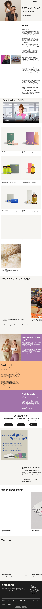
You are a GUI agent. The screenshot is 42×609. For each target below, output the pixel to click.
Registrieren (21, 424)
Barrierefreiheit (35, 600)
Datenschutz (26, 600)
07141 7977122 (36, 590)
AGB (21, 600)
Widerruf (3, 604)
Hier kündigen (10, 604)
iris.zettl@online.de (36, 591)
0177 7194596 (35, 589)
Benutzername (8, 424)
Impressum (15, 600)
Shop (24, 607)
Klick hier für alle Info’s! (26, 481)
